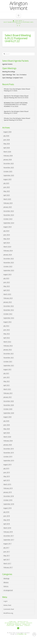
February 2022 (8, 346)
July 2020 (6, 421)
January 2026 (7, 159)
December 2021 (8, 353)
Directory (10, 625)
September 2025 (8, 175)
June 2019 (6, 472)
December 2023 (8, 258)
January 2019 (7, 492)
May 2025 (6, 191)
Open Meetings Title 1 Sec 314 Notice (14, 75)
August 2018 (7, 508)
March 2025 (7, 199)
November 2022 (8, 310)
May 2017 (6, 555)
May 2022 (6, 334)
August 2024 (7, 227)
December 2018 (8, 496)
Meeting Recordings (8, 72)
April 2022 (6, 338)
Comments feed (8, 609)
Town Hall (12, 621)
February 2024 (8, 250)
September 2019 (8, 460)
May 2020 (6, 429)
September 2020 (8, 413)
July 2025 (6, 183)
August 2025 (7, 179)
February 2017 (8, 567)
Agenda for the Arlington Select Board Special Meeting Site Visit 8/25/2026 (16, 97)
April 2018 (6, 524)
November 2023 (8, 262)
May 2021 (6, 381)
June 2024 (6, 235)
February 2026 (8, 155)
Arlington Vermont (19, 5)
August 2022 (7, 322)
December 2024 (8, 211)
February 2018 (8, 532)
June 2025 (6, 187)
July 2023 (6, 278)
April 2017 (6, 559)
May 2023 (6, 286)
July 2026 (6, 136)
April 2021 (6, 385)
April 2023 (6, 290)
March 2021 (7, 389)
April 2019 (6, 480)
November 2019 (8, 453)
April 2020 (6, 433)
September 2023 (8, 270)
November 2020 (8, 405)
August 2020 (7, 417)
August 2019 (7, 464)
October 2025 (7, 171)
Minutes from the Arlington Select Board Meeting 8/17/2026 (17, 90)
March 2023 (7, 294)
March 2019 (7, 484)
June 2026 (6, 140)
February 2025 (8, 203)
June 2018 (6, 516)
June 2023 (6, 282)
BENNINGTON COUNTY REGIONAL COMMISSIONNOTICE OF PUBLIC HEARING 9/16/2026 (16, 104)
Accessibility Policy (12, 623)
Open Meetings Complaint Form (12, 78)
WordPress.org (8, 613)
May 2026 (6, 144)
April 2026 (6, 148)
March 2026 (7, 152)
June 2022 (6, 330)
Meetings (6, 578)
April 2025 (6, 195)
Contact (27, 625)
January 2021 (7, 397)
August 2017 (7, 544)
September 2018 (8, 504)
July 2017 (6, 548)
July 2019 (6, 468)
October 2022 (7, 314)
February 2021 (8, 393)
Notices (5, 586)
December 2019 (8, 449)
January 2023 (7, 302)
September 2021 (8, 365)
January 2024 (7, 255)
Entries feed (7, 605)
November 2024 (8, 215)
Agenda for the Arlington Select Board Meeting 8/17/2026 (16, 112)
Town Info (19, 625)
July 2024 (6, 231)
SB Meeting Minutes (14, 624)
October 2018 (7, 500)
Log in (5, 601)
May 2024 (6, 239)
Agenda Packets (7, 64)
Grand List (26, 624)
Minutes (6, 582)
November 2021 (8, 358)
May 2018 (6, 520)
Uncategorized (8, 590)
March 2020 (7, 437)
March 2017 (7, 563)
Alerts (23, 623)
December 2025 (8, 163)
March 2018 (7, 528)
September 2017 (8, 540)
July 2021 (6, 373)
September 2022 (8, 318)
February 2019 (8, 488)
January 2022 (7, 350)
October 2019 (7, 456)
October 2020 (7, 409)
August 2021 (7, 369)
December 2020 (8, 401)
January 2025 (7, 207)
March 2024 (7, 247)
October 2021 (7, 361)
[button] (18, 15)
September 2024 (8, 223)
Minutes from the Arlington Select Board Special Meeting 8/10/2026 (17, 119)
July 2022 (6, 326)
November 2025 (8, 167)
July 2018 (6, 512)
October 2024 (7, 219)
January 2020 (7, 445)
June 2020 (6, 425)
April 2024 (6, 243)
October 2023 (7, 266)
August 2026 (7, 132)
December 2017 (8, 536)
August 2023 (7, 274)
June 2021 (6, 377)
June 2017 (6, 552)
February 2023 (8, 298)
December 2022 (8, 306)
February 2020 (8, 441)
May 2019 (6, 476)
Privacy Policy (23, 621)
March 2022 (7, 342)
